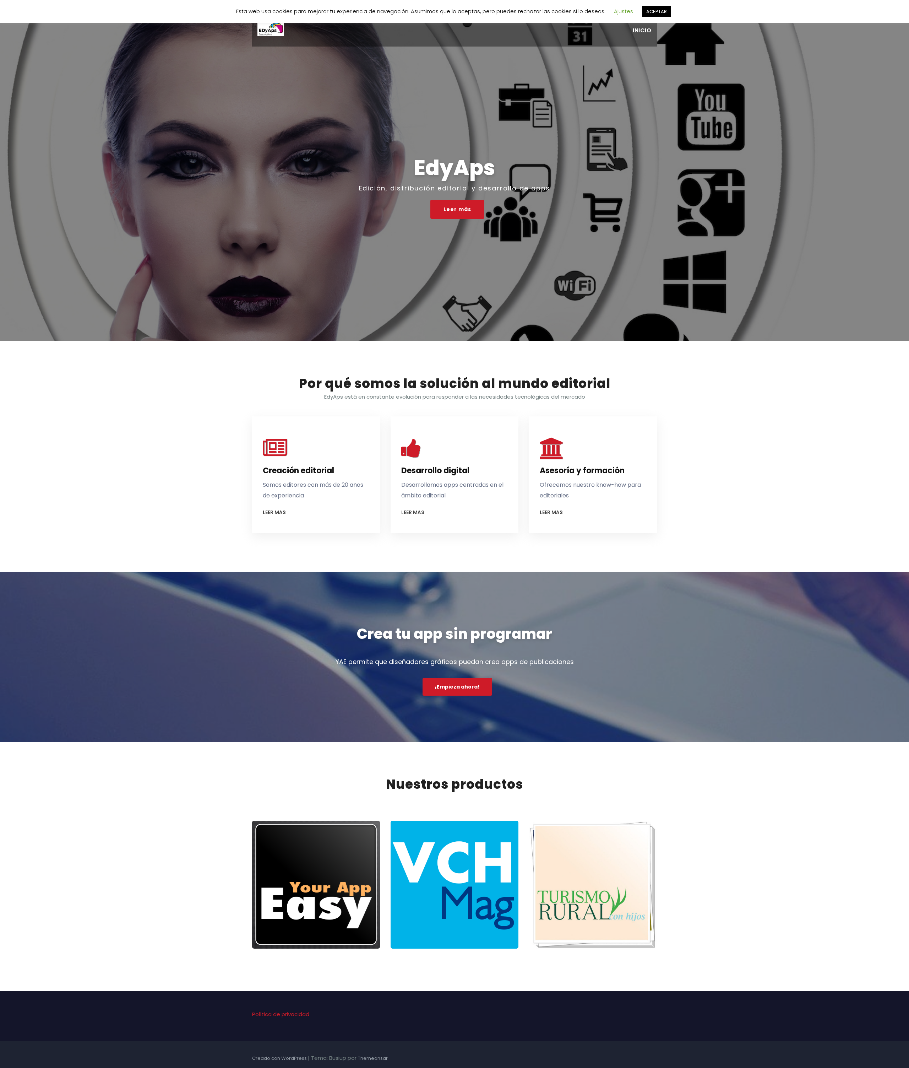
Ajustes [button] (623, 11)
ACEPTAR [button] (656, 11)
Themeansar (373, 1058)
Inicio (642, 30)
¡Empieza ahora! (457, 686)
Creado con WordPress (280, 1058)
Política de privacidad (280, 1014)
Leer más (457, 209)
